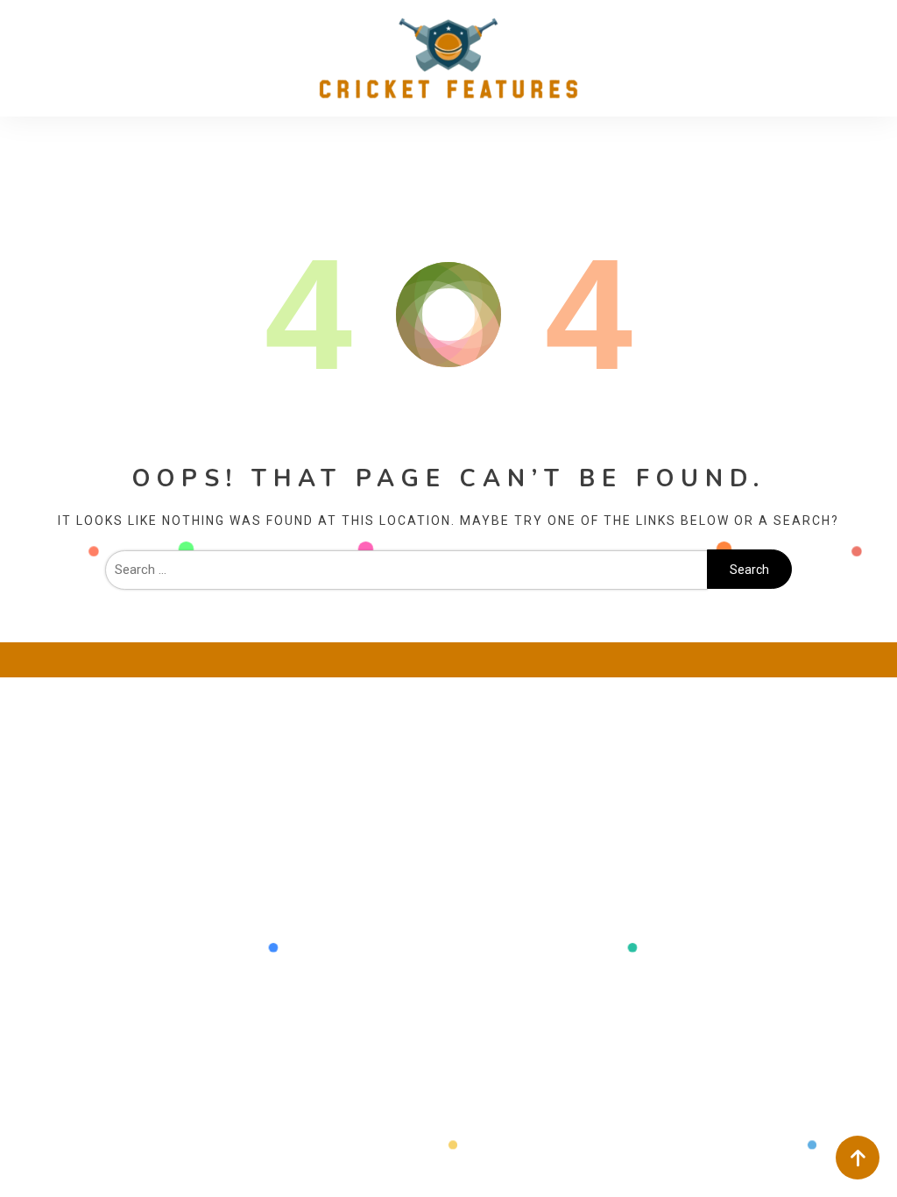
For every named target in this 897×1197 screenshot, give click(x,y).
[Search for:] (406, 569)
